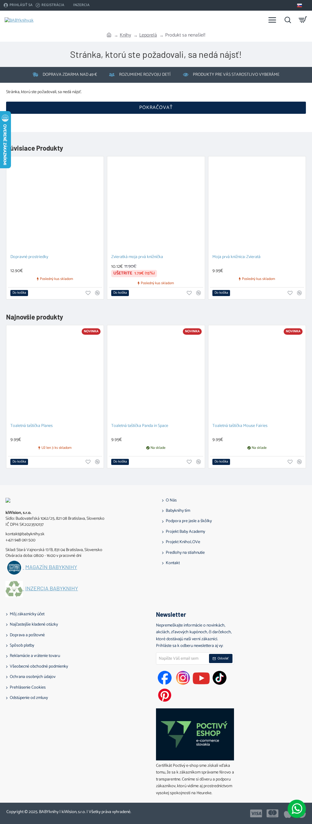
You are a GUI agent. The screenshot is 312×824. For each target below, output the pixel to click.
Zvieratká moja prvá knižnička (137, 257)
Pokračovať (156, 107)
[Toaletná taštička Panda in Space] (156, 374)
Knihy (125, 35)
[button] (19, 293)
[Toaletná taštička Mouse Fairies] (257, 374)
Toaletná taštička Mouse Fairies (240, 426)
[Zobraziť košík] (303, 20)
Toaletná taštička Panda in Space (139, 426)
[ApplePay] (287, 813)
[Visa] (256, 813)
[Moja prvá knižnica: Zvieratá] (257, 205)
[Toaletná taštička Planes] (55, 374)
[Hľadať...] (288, 20)
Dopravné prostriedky (29, 257)
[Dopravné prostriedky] (55, 205)
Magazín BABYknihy (51, 567)
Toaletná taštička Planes (31, 426)
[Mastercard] (272, 813)
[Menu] (272, 20)
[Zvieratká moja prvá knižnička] (156, 205)
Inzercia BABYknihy (51, 588)
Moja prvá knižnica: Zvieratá (236, 257)
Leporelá (148, 35)
